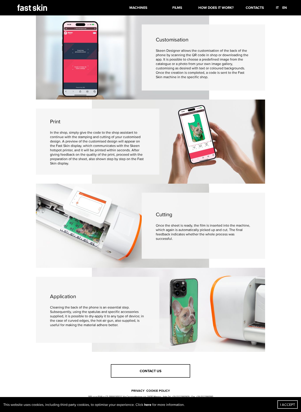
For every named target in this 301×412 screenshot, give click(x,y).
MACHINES (138, 7)
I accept (287, 404)
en (284, 7)
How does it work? (216, 7)
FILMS (177, 7)
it (277, 7)
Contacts (255, 7)
